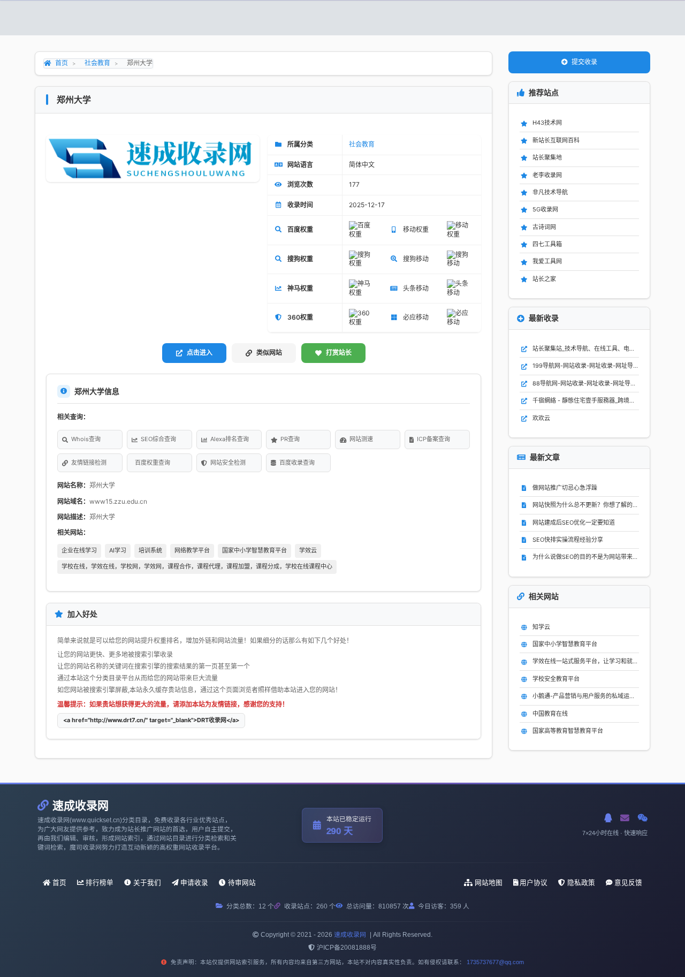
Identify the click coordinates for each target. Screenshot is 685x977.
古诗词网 (544, 227)
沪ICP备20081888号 (347, 947)
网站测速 (361, 439)
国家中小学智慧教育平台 (254, 550)
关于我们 (147, 883)
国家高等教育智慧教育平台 (567, 730)
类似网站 (269, 353)
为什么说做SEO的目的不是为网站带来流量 (585, 557)
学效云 (308, 550)
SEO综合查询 (158, 439)
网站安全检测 (228, 462)
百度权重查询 (152, 462)
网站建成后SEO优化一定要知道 (573, 522)
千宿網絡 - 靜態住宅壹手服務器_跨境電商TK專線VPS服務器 (585, 400)
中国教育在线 (550, 713)
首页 (61, 63)
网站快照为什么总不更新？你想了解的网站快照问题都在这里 (585, 505)
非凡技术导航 (550, 192)
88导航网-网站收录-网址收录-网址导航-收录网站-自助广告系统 (585, 383)
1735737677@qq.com (495, 962)
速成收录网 (350, 934)
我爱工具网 (547, 261)
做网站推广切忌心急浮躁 (564, 487)
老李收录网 (547, 175)
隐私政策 (581, 883)
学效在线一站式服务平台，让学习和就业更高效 (585, 661)
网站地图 (489, 883)
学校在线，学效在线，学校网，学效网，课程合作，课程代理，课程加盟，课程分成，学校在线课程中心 (197, 566)
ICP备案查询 (433, 439)
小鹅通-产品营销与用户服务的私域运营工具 (585, 696)
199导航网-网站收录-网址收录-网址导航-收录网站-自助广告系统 (585, 365)
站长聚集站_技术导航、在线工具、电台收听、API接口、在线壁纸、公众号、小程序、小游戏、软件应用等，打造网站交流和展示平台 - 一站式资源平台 (585, 348)
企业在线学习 (79, 550)
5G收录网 (545, 209)
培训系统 (150, 550)
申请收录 (194, 883)
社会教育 (97, 63)
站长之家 (544, 279)
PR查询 (290, 439)
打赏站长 (339, 353)
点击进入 (199, 353)
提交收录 (584, 62)
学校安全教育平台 (556, 679)
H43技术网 (547, 122)
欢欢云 (541, 418)
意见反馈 (628, 883)
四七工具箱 (547, 244)
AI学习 (117, 550)
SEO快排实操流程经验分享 (567, 539)
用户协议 (533, 883)
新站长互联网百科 (556, 140)
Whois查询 (86, 439)
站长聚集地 (547, 157)
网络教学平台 (192, 550)
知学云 (541, 627)
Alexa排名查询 (229, 439)
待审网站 (242, 883)
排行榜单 (99, 883)
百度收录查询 (297, 462)
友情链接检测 (88, 462)
